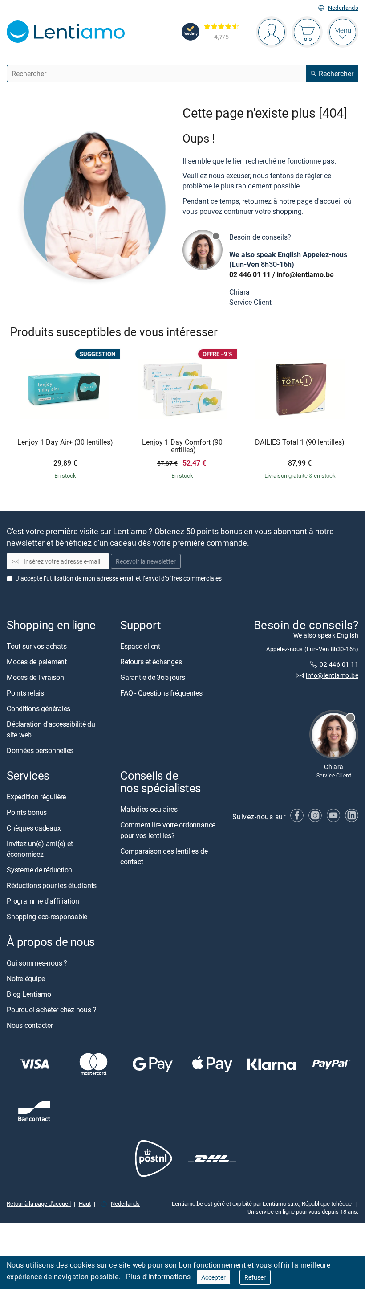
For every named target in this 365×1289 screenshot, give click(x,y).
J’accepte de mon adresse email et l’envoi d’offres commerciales (119, 577)
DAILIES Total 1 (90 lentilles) (300, 442)
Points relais (25, 693)
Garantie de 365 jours (152, 677)
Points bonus (27, 812)
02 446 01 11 (250, 274)
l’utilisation (58, 577)
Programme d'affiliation (43, 901)
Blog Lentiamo (29, 994)
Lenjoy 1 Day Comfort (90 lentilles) (182, 446)
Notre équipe (26, 978)
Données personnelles (40, 750)
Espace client (140, 646)
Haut (85, 1203)
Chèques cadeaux (34, 828)
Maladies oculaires (149, 809)
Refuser (255, 1277)
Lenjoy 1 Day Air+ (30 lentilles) (65, 442)
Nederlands (343, 8)
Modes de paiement (37, 662)
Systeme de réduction (39, 870)
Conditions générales (38, 708)
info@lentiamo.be (305, 274)
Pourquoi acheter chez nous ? (51, 1010)
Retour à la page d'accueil (39, 1203)
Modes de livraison (35, 677)
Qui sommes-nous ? (37, 963)
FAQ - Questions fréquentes (161, 693)
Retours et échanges (151, 662)
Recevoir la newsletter (146, 561)
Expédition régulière (36, 797)
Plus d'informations (158, 1276)
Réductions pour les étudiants (52, 885)
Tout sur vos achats (36, 646)
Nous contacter (30, 1025)
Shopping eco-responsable (47, 916)
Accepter (213, 1277)
